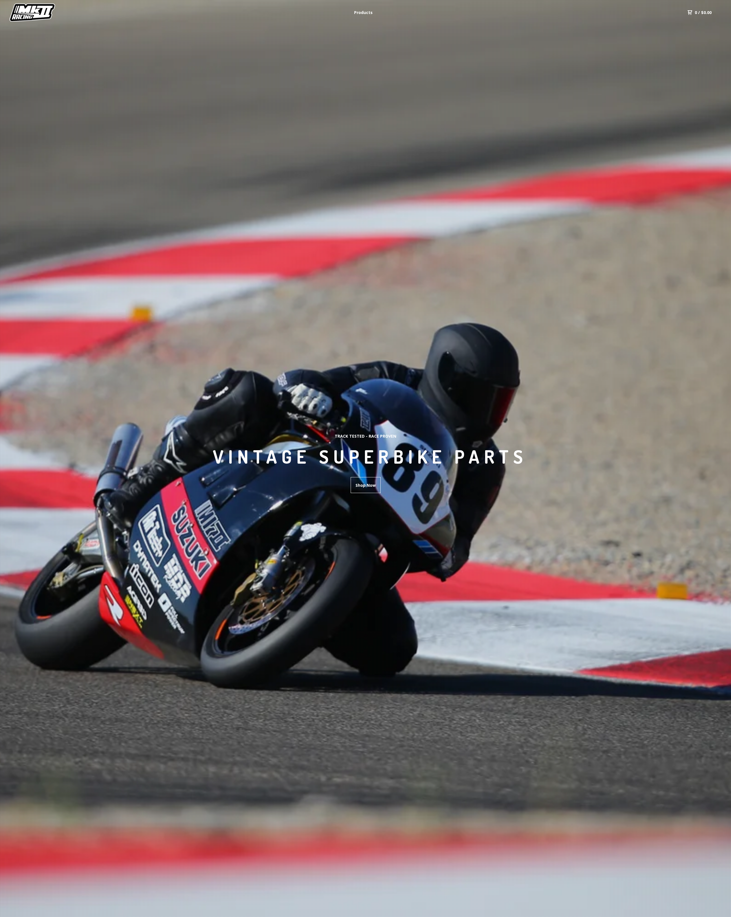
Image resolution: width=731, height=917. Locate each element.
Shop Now (366, 485)
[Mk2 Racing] (39, 12)
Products (363, 12)
